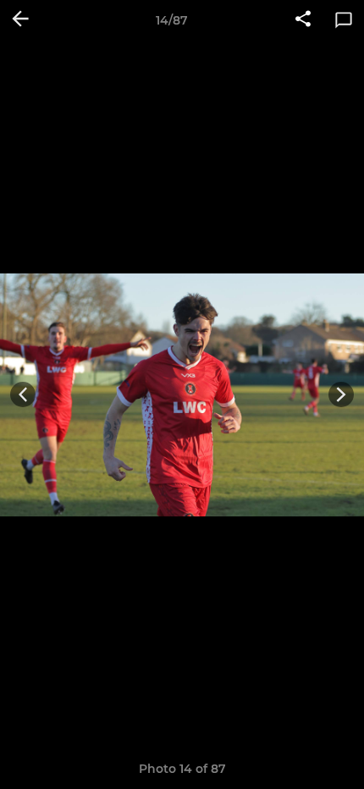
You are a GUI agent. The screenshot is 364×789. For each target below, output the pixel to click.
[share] (303, 20)
